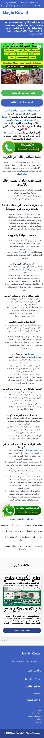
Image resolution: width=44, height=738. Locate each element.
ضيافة (24, 174)
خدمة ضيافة (34, 110)
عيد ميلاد (30, 519)
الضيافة (11, 398)
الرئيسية (38, 722)
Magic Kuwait (15, 12)
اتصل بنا (38, 707)
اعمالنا (39, 719)
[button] (37, 14)
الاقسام (39, 710)
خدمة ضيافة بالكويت (15, 110)
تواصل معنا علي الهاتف (22, 101)
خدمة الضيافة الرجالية (29, 450)
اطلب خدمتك (36, 713)
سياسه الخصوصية (35, 716)
